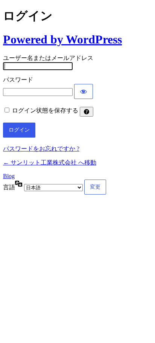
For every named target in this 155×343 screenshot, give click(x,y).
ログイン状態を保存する (45, 110)
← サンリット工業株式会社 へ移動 (49, 162)
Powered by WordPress (62, 39)
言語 (9, 187)
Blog (9, 176)
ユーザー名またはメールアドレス (48, 58)
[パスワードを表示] (83, 91)
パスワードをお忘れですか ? (41, 148)
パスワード (18, 79)
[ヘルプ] (86, 112)
